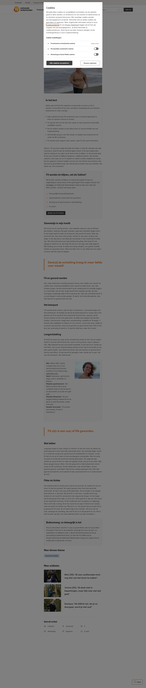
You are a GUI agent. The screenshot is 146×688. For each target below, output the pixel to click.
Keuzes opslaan (90, 63)
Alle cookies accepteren (59, 63)
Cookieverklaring (52, 25)
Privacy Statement (72, 25)
